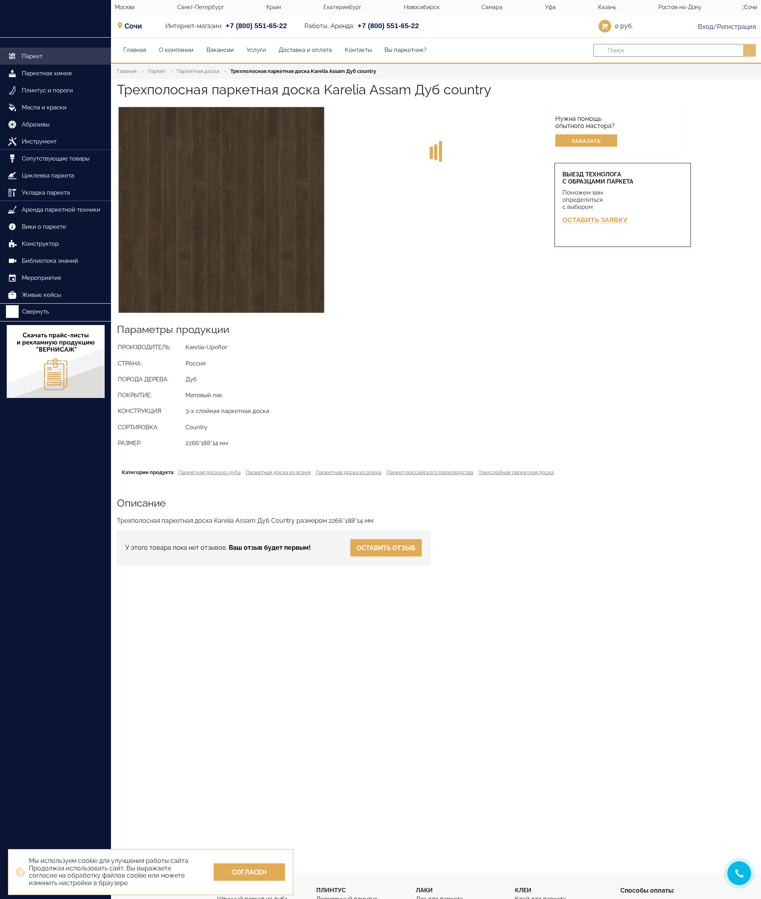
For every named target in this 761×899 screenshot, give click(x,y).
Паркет (157, 71)
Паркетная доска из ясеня (278, 472)
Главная (127, 71)
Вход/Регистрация (726, 27)
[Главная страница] (55, 19)
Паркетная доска (198, 71)
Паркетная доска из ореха (348, 472)
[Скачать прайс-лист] (55, 362)
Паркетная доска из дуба (209, 472)
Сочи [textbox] (133, 26)
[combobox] (135, 25)
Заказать (586, 141)
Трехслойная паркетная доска (516, 472)
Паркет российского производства (429, 472)
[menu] (55, 171)
